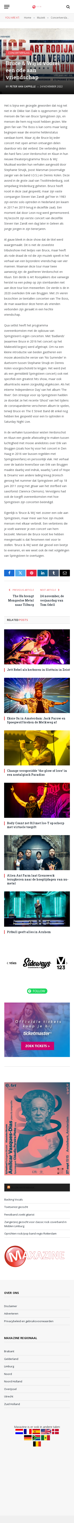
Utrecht (8, 1396)
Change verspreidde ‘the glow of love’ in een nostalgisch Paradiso (37, 773)
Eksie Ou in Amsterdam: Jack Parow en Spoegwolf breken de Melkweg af (36, 720)
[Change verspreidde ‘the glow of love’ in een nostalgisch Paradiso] (37, 747)
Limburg (9, 1366)
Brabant (9, 1351)
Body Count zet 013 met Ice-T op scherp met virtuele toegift (35, 825)
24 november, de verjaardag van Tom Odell (52, 600)
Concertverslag (19, 53)
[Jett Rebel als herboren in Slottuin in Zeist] (37, 646)
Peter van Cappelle (23, 86)
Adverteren (11, 1313)
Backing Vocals (13, 1199)
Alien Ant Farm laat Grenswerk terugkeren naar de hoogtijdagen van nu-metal (37, 879)
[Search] (68, 6)
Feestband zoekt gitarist (19, 1214)
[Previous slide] (7, 963)
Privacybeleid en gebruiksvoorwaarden (28, 1321)
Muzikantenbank (23, 1187)
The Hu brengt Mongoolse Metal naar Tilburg (21, 600)
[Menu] (6, 6)
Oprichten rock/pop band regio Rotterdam (30, 1233)
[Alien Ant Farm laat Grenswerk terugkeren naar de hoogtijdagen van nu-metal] (37, 852)
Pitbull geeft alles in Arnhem (29, 932)
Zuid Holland (12, 1404)
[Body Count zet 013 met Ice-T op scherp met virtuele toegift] (37, 800)
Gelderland (11, 1359)
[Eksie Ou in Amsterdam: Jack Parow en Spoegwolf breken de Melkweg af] (37, 695)
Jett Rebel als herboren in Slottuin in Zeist (38, 670)
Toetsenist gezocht (16, 1207)
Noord (8, 1374)
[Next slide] (66, 963)
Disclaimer (10, 1306)
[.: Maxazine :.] (37, 6)
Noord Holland (13, 1381)
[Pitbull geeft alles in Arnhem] (37, 908)
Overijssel (10, 1389)
